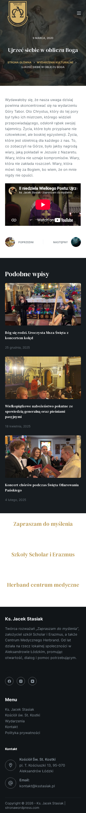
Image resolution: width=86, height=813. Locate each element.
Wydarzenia (15, 721)
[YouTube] (32, 681)
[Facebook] (9, 681)
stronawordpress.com (22, 808)
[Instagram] (21, 681)
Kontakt (11, 727)
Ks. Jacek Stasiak (19, 709)
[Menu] (79, 13)
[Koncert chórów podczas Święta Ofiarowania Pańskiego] (43, 456)
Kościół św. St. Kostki (22, 715)
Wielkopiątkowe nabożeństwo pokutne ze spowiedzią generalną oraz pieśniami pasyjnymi (39, 411)
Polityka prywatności (22, 732)
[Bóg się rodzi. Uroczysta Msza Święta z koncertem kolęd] (43, 304)
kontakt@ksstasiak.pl (37, 786)
